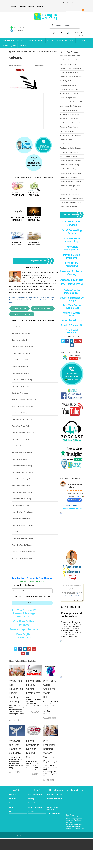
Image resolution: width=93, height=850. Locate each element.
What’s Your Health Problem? (21, 485)
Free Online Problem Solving (21, 499)
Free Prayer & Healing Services (22, 472)
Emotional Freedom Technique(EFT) (24, 399)
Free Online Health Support (21, 479)
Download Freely (33, 803)
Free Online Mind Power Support (22, 512)
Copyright (31, 811)
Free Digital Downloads (23, 636)
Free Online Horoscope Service (22, 532)
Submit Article (19, 308)
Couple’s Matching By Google (72, 299)
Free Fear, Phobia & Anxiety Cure (23, 432)
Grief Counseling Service (72, 232)
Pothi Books (19, 300)
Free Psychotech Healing (20, 373)
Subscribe (32, 603)
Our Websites (39, 2)
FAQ (10, 811)
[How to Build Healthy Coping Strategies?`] (34, 675)
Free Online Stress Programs (21, 439)
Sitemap (48, 835)
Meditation (69, 40)
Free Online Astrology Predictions (23, 525)
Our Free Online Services (23, 623)
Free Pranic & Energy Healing (22, 419)
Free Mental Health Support (21, 505)
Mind (5, 46)
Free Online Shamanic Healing (22, 466)
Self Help (20, 40)
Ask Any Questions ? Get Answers (23, 551)
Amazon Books (22, 297)
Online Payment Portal (71, 314)
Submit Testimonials (35, 807)
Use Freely (13, 6)
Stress (49, 40)
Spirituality (70, 2)
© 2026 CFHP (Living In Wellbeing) (18, 835)
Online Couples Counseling (21, 353)
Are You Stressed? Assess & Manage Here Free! (24, 613)
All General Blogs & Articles (22, 51)
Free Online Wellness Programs (22, 492)
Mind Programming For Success (22, 406)
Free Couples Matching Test (21, 413)
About (11, 807)
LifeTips (58, 40)
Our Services (49, 2)
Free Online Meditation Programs (23, 452)
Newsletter (12, 794)
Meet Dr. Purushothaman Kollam (22, 558)
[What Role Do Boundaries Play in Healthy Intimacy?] (17, 675)
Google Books (33, 297)
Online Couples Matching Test (72, 291)
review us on (73, 500)
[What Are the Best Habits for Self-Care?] (17, 735)
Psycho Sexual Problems (72, 256)
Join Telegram (18, 30)
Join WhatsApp (19, 27)
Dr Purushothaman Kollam (72, 594)
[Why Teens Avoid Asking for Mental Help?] (50, 675)
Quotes (13, 46)
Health (40, 40)
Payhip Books (29, 300)
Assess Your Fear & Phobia (21, 426)
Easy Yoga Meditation (19, 446)
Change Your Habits (22, 314)
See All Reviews (71, 505)
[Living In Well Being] (46, 18)
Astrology (31, 799)
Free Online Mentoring (72, 264)
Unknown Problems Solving (71, 273)
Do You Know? (27, 2)
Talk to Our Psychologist (20, 393)
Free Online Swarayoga (19, 459)
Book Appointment (42, 308)
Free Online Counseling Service (22, 333)
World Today (60, 2)
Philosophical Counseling (72, 240)
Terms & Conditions (53, 813)
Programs (12, 799)
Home (11, 2)
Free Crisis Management (71, 248)
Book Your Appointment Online (22, 327)
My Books (12, 297)
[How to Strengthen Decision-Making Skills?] (34, 735)
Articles (21, 46)
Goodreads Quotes (78, 600)
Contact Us (40, 6)
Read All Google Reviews (72, 508)
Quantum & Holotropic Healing (22, 380)
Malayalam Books (41, 300)
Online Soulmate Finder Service (22, 538)
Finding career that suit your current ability (45, 51)
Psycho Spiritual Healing (20, 366)
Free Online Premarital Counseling (23, 360)
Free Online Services (35, 794)
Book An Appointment (23, 629)
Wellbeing (30, 40)
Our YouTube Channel (54, 799)
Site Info (17, 2)
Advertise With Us (72, 320)
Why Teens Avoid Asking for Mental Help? (49, 689)
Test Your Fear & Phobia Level (72, 306)
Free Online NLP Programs (21, 518)
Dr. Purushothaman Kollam (74, 484)
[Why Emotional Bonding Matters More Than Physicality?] (50, 735)
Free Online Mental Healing (21, 386)
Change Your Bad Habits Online (22, 347)
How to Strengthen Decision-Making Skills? (32, 749)
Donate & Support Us (71, 325)
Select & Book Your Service (21, 565)
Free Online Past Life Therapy (22, 545)
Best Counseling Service (20, 340)
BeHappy (80, 40)
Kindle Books (44, 297)
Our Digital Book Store (54, 794)
